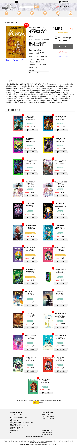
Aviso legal (45, 414)
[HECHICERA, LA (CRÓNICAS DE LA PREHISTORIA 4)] (16, 42)
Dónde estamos (47, 434)
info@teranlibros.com (20, 417)
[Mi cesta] (60, 7)
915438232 (18, 414)
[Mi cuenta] (60, 2)
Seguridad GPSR (63, 56)
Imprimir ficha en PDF (14, 60)
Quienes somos (47, 432)
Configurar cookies (48, 418)
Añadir (64, 46)
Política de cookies (48, 416)
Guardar (64, 52)
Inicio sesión (65, 1)
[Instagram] (16, 2)
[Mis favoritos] (56, 7)
